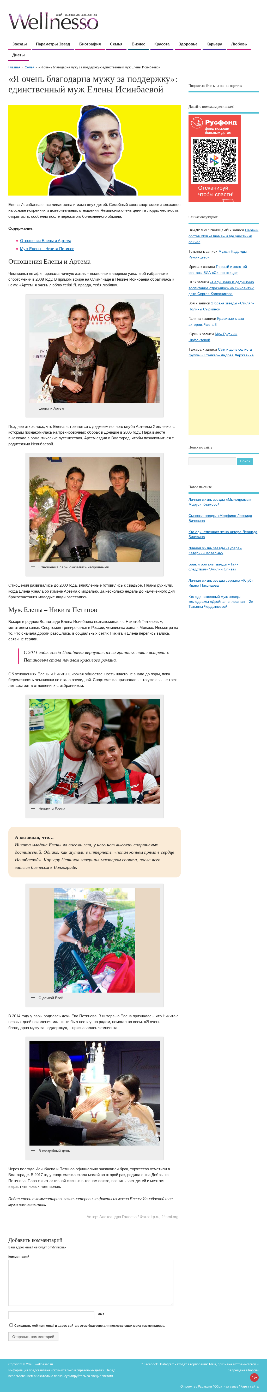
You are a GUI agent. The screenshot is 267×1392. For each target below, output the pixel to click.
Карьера (214, 44)
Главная (14, 67)
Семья (116, 44)
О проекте (188, 1386)
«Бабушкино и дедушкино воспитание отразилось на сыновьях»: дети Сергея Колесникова (221, 288)
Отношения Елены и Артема (45, 240)
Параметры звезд (53, 44)
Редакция (205, 1386)
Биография (90, 44)
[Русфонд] (215, 202)
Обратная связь (226, 1386)
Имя (101, 1314)
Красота (161, 44)
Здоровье (188, 44)
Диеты (18, 55)
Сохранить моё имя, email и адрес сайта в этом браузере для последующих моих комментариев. (89, 1326)
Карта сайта (249, 1386)
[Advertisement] (224, 402)
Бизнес (138, 44)
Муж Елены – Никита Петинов (47, 248)
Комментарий (18, 1257)
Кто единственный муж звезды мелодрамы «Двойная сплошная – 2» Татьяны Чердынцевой (221, 602)
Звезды (19, 44)
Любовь (239, 44)
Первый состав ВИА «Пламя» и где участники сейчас (223, 236)
